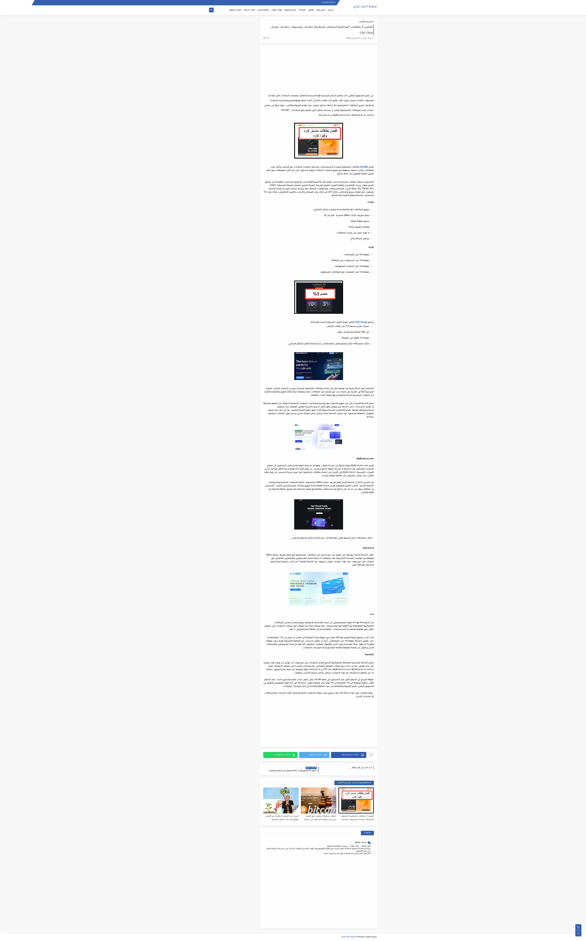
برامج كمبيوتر (290, 10)
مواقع (311, 10)
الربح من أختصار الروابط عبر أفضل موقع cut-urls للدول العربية (282, 818)
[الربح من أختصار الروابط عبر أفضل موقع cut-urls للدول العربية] (281, 800)
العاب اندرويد (249, 10)
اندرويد (330, 10)
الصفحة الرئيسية (328, 2)
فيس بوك (320, 10)
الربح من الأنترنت (365, 22)
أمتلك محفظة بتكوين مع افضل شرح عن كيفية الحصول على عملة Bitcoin (320, 818)
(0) (264, 38)
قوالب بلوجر (277, 10)
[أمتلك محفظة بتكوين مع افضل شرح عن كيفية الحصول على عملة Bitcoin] (318, 800)
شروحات (302, 10)
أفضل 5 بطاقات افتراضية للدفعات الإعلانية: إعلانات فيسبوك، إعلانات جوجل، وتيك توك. (357, 818)
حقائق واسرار (263, 10)
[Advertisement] (318, 69)
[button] (348, 755)
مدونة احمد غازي (365, 7)
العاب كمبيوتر (235, 10)
